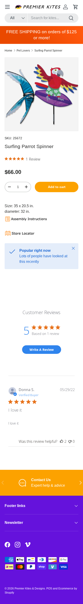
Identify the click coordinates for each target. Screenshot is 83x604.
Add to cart (56, 187)
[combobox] (41, 18)
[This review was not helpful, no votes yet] (69, 441)
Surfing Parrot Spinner (48, 50)
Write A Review (42, 349)
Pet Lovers (23, 50)
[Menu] (7, 7)
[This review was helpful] (61, 441)
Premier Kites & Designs (30, 588)
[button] (76, 7)
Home (8, 50)
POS (49, 588)
